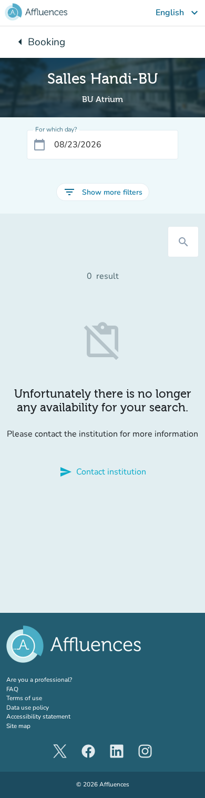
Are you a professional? (52, 679)
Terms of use (24, 698)
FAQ (12, 689)
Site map (18, 726)
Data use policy (27, 707)
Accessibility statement (38, 716)
